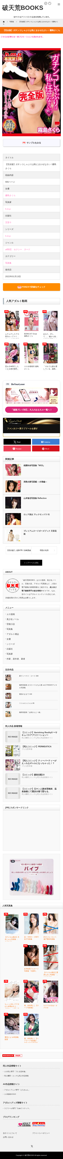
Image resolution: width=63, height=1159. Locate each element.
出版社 (10, 649)
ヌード (27, 249)
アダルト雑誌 (13, 634)
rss (45, 3)
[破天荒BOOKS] (22, 7)
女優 (9, 639)
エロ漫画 (11, 614)
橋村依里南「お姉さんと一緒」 (30, 712)
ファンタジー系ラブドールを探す (22, 428)
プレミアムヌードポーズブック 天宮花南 (40, 532)
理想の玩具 (44, 550)
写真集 (8, 263)
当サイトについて (10, 1133)
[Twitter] (31, 1146)
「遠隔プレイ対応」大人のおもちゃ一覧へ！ (31, 410)
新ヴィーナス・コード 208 (28, 676)
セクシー (18, 249)
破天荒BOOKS (29, 1155)
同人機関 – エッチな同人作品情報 (16, 1076)
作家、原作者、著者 (16, 659)
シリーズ (11, 644)
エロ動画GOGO (10, 1094)
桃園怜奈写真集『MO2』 (34, 465)
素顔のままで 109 (25, 694)
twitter (49, 3)
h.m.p (8, 209)
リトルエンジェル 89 (26, 703)
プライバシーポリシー (41, 1133)
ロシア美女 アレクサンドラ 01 (37, 514)
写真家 (10, 654)
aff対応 (8, 249)
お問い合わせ (8, 1137)
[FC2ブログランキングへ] (38, 1126)
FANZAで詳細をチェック (33, 287)
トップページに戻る (31, 563)
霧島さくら (10, 195)
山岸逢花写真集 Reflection (35, 498)
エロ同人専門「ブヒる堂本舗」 (15, 1071)
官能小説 (11, 624)
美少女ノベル (13, 619)
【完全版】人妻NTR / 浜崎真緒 (19, 550)
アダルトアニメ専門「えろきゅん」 (17, 1090)
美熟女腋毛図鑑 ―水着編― (35, 482)
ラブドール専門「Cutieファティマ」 (17, 1108)
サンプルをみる (34, 143)
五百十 (8, 222)
